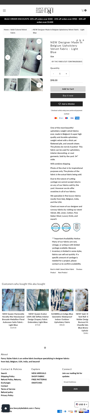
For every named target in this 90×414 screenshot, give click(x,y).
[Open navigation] (4, 10)
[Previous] (7, 57)
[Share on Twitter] (80, 40)
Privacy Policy (7, 395)
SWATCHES (37, 382)
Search (4, 373)
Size (52, 56)
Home (6, 30)
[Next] (39, 57)
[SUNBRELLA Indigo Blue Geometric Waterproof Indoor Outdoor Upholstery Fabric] (62, 300)
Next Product (62, 273)
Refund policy (7, 392)
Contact (4, 386)
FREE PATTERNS (39, 379)
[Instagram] (45, 347)
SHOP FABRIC (38, 376)
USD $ (82, 404)
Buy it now (68, 95)
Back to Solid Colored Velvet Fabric (62, 269)
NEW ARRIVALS (39, 373)
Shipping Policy (8, 376)
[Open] (6, 408)
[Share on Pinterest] (83, 40)
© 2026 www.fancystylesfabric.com (17, 408)
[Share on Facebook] (77, 40)
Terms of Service (8, 389)
